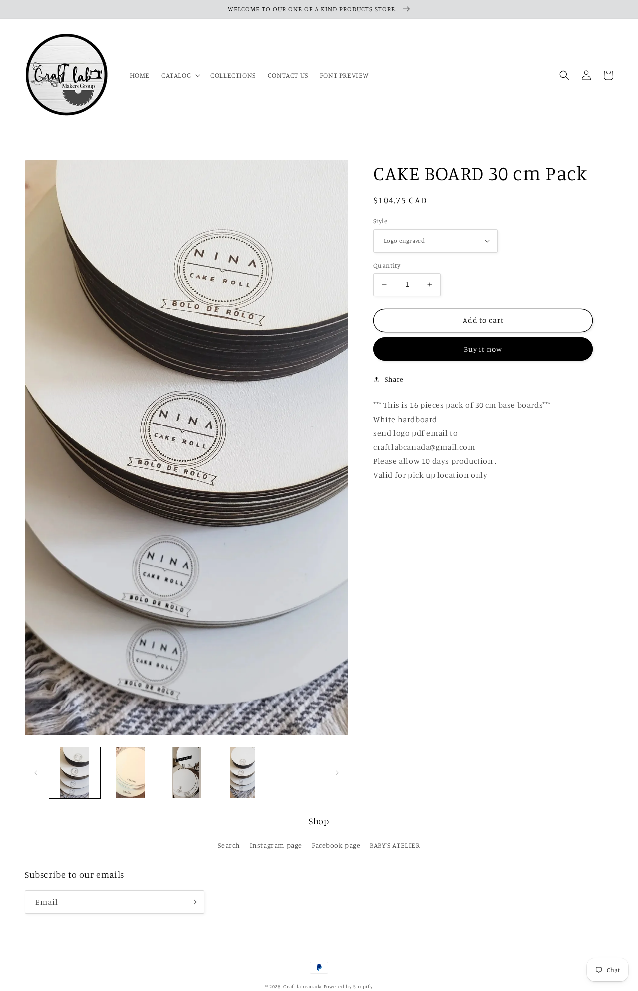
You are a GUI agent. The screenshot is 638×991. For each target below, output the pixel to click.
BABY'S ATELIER (395, 845)
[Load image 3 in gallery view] (186, 772)
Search (229, 845)
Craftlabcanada (302, 986)
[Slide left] (36, 773)
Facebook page (336, 845)
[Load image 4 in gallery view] (242, 772)
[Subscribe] (193, 902)
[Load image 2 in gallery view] (130, 772)
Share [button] (394, 379)
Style (380, 221)
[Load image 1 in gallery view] (74, 772)
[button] (180, 75)
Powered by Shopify (348, 986)
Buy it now (483, 349)
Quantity (386, 265)
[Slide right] (337, 773)
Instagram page (276, 845)
